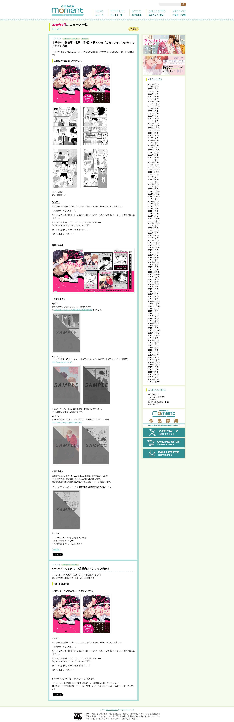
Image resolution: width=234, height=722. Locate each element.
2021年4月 (152, 211)
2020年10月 (152, 223)
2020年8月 (152, 226)
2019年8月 (152, 252)
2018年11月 (152, 274)
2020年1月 (152, 240)
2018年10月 (152, 277)
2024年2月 (152, 145)
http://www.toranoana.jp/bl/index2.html (67, 422)
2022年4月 (152, 182)
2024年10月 (152, 131)
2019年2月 (152, 267)
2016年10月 (152, 335)
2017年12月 (152, 301)
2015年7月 (152, 372)
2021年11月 (152, 194)
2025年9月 (152, 109)
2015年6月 (152, 374)
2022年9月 (152, 174)
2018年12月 (152, 272)
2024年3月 (152, 143)
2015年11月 (152, 362)
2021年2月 (152, 213)
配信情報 (85, 38)
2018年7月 (152, 284)
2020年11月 (152, 221)
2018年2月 (152, 296)
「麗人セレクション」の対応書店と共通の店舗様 (73, 310)
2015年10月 (152, 365)
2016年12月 (152, 331)
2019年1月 (152, 270)
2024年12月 (152, 126)
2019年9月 (152, 250)
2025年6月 (152, 113)
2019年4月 (152, 262)
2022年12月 (152, 167)
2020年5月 (152, 231)
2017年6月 (152, 316)
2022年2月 (152, 187)
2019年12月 (152, 243)
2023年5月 (152, 160)
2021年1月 (152, 216)
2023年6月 (152, 157)
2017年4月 (152, 321)
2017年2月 (152, 326)
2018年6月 (152, 287)
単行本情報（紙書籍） (71, 38)
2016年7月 (152, 343)
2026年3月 (152, 96)
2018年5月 (152, 289)
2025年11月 (152, 104)
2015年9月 (152, 367)
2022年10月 (152, 172)
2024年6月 (152, 135)
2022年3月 (152, 184)
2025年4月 (152, 118)
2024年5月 (152, 138)
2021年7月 (152, 204)
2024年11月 (152, 128)
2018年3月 (152, 294)
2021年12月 (152, 192)
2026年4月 (152, 94)
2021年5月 (152, 209)
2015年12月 (152, 360)
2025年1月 (152, 123)
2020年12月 (152, 218)
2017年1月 (152, 328)
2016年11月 (152, 333)
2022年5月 (152, 179)
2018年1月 (152, 299)
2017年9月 (152, 309)
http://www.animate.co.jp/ (62, 362)
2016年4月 (152, 350)
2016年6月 (152, 345)
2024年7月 (152, 133)
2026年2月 (152, 99)
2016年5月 (152, 348)
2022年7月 (152, 177)
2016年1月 (152, 357)
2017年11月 (152, 304)
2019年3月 (152, 265)
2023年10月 (152, 150)
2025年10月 (152, 106)
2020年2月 (152, 238)
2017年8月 (152, 311)
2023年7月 (152, 155)
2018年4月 (152, 292)
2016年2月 (152, 355)
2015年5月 (152, 377)
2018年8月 (152, 282)
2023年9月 (152, 153)
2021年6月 (152, 206)
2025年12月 (152, 101)
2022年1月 (152, 189)
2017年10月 (152, 306)
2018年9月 (152, 279)
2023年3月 (152, 162)
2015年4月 (152, 379)
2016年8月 (152, 340)
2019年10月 (152, 248)
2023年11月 (152, 148)
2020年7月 (152, 228)
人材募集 (151, 399)
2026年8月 (152, 84)
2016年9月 (152, 338)
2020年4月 (152, 233)
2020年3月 (152, 235)
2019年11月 (152, 245)
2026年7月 (152, 87)
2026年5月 (152, 92)
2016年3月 (152, 352)
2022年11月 (152, 170)
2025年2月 (152, 121)
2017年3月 (152, 323)
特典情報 (56, 549)
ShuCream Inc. (112, 710)
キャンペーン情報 (154, 397)
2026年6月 (152, 89)
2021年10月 (152, 196)
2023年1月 (152, 165)
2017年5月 (152, 318)
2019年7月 (152, 255)
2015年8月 (152, 370)
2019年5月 (152, 260)
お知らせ (151, 395)
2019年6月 (152, 257)
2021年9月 (152, 199)
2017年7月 (152, 313)
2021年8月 (152, 201)
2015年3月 (152, 382)
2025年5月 (152, 116)
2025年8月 (152, 111)
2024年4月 (152, 140)
